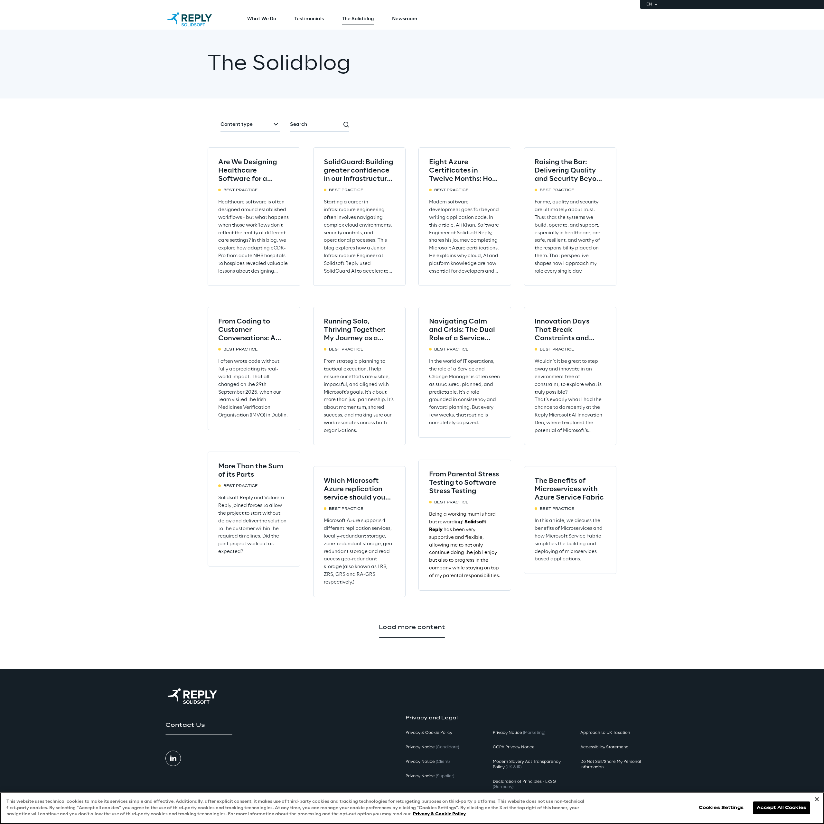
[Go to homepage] (196, 19)
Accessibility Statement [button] (604, 747)
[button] (198, 725)
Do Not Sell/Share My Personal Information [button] (610, 764)
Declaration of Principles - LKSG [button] (524, 784)
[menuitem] (261, 19)
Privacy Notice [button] (432, 747)
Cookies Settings (721, 808)
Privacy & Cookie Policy (439, 814)
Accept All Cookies (781, 808)
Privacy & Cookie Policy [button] (429, 733)
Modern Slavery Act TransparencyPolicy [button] (527, 764)
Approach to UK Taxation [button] (605, 733)
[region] (412, 808)
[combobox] (250, 125)
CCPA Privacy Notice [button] (514, 747)
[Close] (817, 799)
